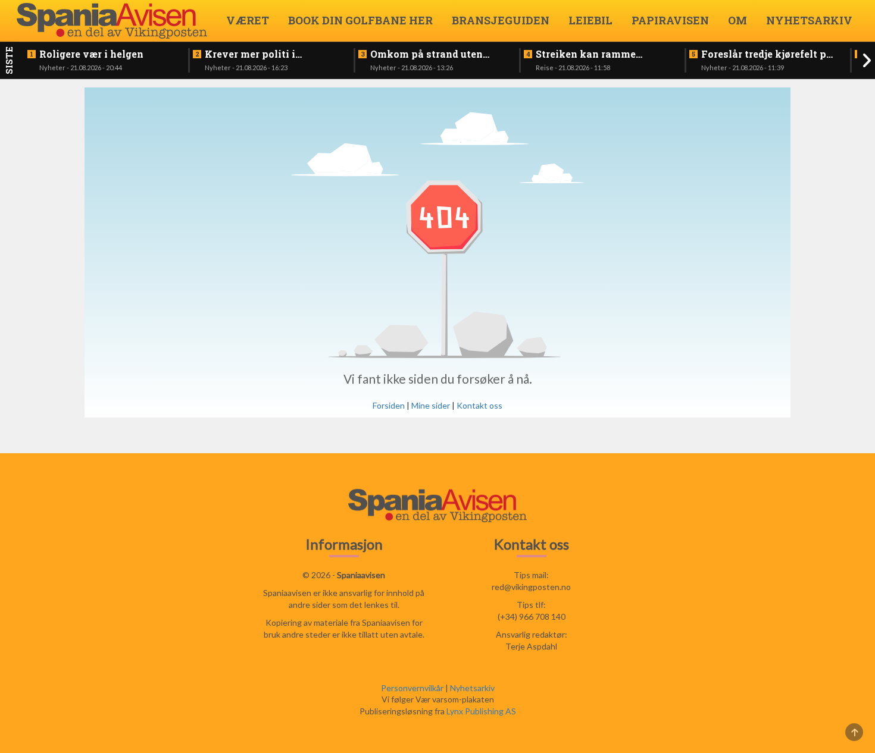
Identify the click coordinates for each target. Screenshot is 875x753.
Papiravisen (670, 20)
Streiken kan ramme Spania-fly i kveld (586, 54)
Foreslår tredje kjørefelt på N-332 (766, 54)
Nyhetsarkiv (809, 20)
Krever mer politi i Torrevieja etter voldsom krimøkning (265, 54)
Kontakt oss (479, 405)
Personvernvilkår (412, 688)
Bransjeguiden (500, 20)
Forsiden (389, 405)
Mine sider (430, 405)
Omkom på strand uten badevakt (426, 54)
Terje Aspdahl (531, 646)
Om (737, 20)
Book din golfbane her (360, 20)
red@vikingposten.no (531, 587)
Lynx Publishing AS (481, 711)
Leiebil (590, 20)
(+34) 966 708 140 (531, 616)
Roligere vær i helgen (91, 54)
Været (247, 20)
